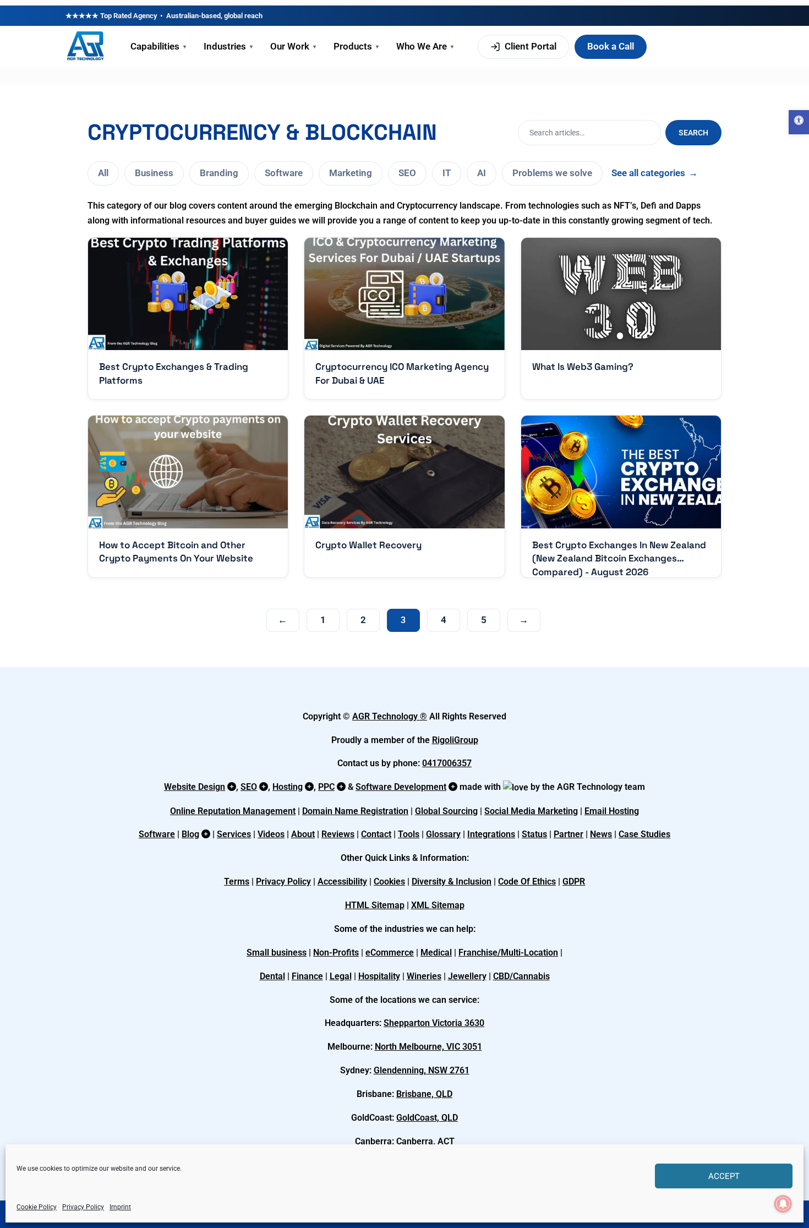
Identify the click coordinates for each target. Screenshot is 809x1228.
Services (234, 834)
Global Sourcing (446, 811)
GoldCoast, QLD (427, 1117)
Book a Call (610, 46)
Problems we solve (552, 172)
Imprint (120, 1207)
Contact (376, 834)
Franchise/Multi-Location (508, 952)
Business (154, 172)
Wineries (424, 976)
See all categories (654, 172)
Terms (236, 881)
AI (481, 172)
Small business (277, 952)
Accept (724, 1176)
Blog (190, 834)
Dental (272, 976)
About (303, 834)
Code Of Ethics (527, 881)
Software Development (401, 787)
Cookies (389, 881)
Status (534, 834)
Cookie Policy (37, 1207)
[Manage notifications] (783, 1204)
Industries (228, 46)
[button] (799, 122)
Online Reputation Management (233, 811)
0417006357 (447, 763)
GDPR (573, 881)
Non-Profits (336, 952)
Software (284, 172)
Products (356, 46)
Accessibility (342, 881)
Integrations (491, 834)
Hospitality (379, 976)
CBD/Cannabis (521, 976)
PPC (326, 787)
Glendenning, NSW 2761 (421, 1070)
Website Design (194, 787)
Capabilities (158, 46)
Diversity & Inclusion (451, 881)
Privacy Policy (83, 1207)
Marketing (350, 172)
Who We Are (424, 46)
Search (693, 132)
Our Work (293, 46)
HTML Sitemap (374, 905)
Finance (307, 976)
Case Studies (644, 834)
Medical (436, 952)
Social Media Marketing (531, 811)
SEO (407, 172)
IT (446, 172)
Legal (341, 976)
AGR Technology (386, 716)
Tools (408, 834)
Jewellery (467, 976)
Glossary (443, 834)
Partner (568, 834)
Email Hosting (611, 811)
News (601, 834)
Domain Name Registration (355, 811)
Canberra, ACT (425, 1141)
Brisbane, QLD (424, 1094)
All (103, 172)
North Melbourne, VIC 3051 (428, 1046)
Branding (219, 172)
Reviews (337, 834)
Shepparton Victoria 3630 (434, 1023)
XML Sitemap (437, 905)
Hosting (287, 787)
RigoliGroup (455, 740)
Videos (271, 834)
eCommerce (389, 952)
